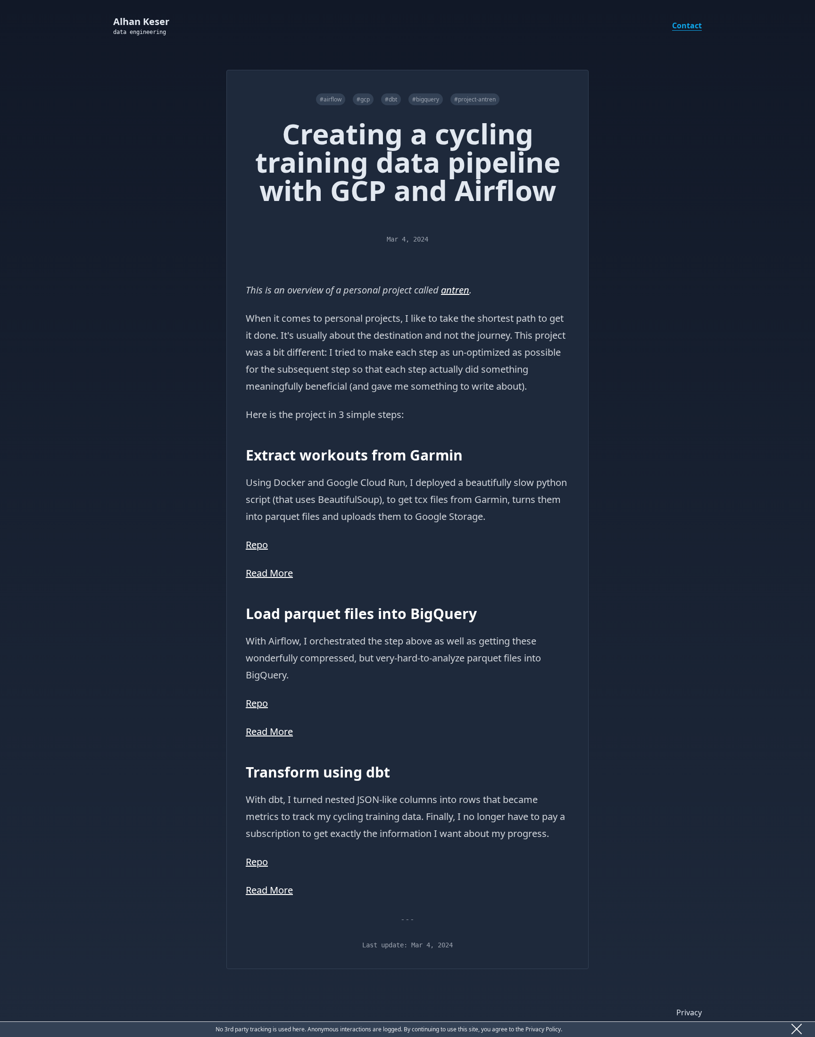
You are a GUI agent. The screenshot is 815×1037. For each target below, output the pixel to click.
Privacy (689, 1012)
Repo (257, 544)
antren (455, 290)
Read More (269, 573)
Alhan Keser (141, 21)
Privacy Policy (543, 1029)
